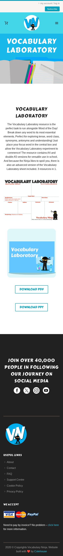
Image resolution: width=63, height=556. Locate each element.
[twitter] (26, 390)
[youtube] (46, 390)
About (10, 462)
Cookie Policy (15, 485)
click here (53, 525)
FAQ (9, 473)
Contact (11, 468)
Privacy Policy (15, 491)
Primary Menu (57, 23)
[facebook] (17, 390)
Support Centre (15, 479)
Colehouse (40, 551)
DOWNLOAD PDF (31, 289)
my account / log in (50, 3)
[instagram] (36, 390)
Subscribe (52, 9)
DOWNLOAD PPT (31, 307)
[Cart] (6, 23)
